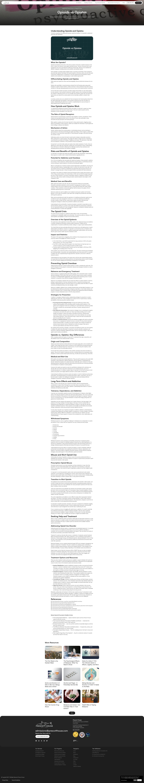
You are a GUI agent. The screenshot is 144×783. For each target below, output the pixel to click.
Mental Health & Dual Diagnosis (114, 2)
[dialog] (131, 779)
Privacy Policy (5, 780)
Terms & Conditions (16, 780)
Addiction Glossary (77, 766)
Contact (75, 764)
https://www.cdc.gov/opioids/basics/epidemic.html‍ (63, 602)
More (72, 713)
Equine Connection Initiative (60, 752)
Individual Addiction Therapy (60, 764)
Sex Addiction (78, 2)
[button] (78, 3)
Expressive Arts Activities (59, 761)
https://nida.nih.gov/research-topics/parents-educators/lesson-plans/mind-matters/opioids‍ (73, 605)
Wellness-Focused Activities (59, 756)
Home (74, 750)
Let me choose (124, 780)
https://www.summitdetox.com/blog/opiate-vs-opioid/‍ (64, 604)
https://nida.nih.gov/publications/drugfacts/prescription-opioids (67, 610)
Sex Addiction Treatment (40, 752)
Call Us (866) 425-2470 (42, 736)
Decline (135, 780)
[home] (6, 2)
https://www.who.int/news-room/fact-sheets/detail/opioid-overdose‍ (67, 601)
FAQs (74, 761)
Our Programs (58, 748)
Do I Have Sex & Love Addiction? (98, 754)
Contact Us (138, 2)
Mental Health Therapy (39, 756)
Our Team (75, 759)
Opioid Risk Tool (95, 752)
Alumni (74, 762)
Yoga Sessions (57, 759)
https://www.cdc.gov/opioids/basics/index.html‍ (62, 607)
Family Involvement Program (59, 754)
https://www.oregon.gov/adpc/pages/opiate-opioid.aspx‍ (64, 608)
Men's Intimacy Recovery (59, 750)
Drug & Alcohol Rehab (39, 754)
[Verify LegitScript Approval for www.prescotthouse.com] (88, 734)
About (124, 2)
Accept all (139, 780)
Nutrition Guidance (58, 757)
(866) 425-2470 (130, 2)
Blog (74, 756)
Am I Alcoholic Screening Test (98, 756)
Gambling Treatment (88, 2)
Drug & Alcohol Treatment (100, 2)
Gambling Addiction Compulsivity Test (99, 750)
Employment (75, 757)
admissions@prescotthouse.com (51, 731)
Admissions (75, 754)
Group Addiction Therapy (59, 762)
